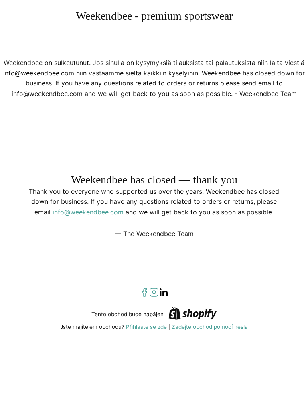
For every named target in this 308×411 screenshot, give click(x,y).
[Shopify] (192, 314)
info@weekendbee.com (88, 212)
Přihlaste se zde (146, 327)
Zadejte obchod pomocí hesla (210, 327)
